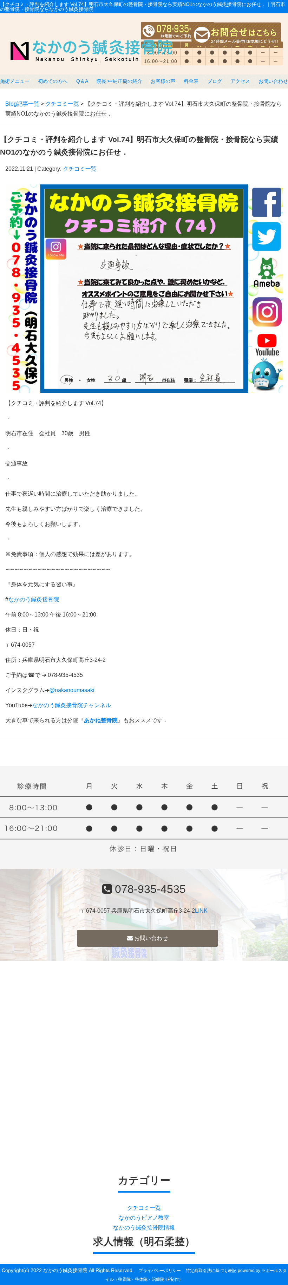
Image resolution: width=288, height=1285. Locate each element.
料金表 (191, 81)
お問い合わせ (273, 81)
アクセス (240, 81)
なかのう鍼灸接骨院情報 (144, 1228)
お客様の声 (163, 81)
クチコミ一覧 (62, 104)
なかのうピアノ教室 (144, 1218)
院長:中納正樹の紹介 (119, 81)
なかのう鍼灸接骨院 (33, 599)
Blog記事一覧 (22, 104)
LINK (201, 911)
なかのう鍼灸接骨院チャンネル (71, 705)
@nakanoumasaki (71, 690)
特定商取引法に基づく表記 (211, 1270)
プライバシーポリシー (160, 1270)
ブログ (214, 81)
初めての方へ (52, 81)
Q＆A (82, 81)
